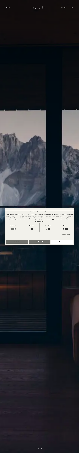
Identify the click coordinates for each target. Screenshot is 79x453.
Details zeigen (66, 234)
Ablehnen (17, 241)
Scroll (38, 448)
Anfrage (63, 7)
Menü (8, 7)
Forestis (39, 7)
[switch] (31, 229)
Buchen (70, 7)
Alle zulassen (62, 241)
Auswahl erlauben (39, 241)
